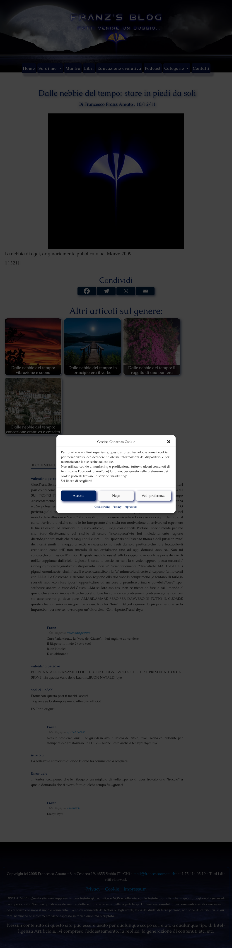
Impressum (131, 506)
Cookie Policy (102, 506)
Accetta (78, 495)
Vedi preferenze (153, 495)
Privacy (117, 506)
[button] (169, 441)
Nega (116, 495)
